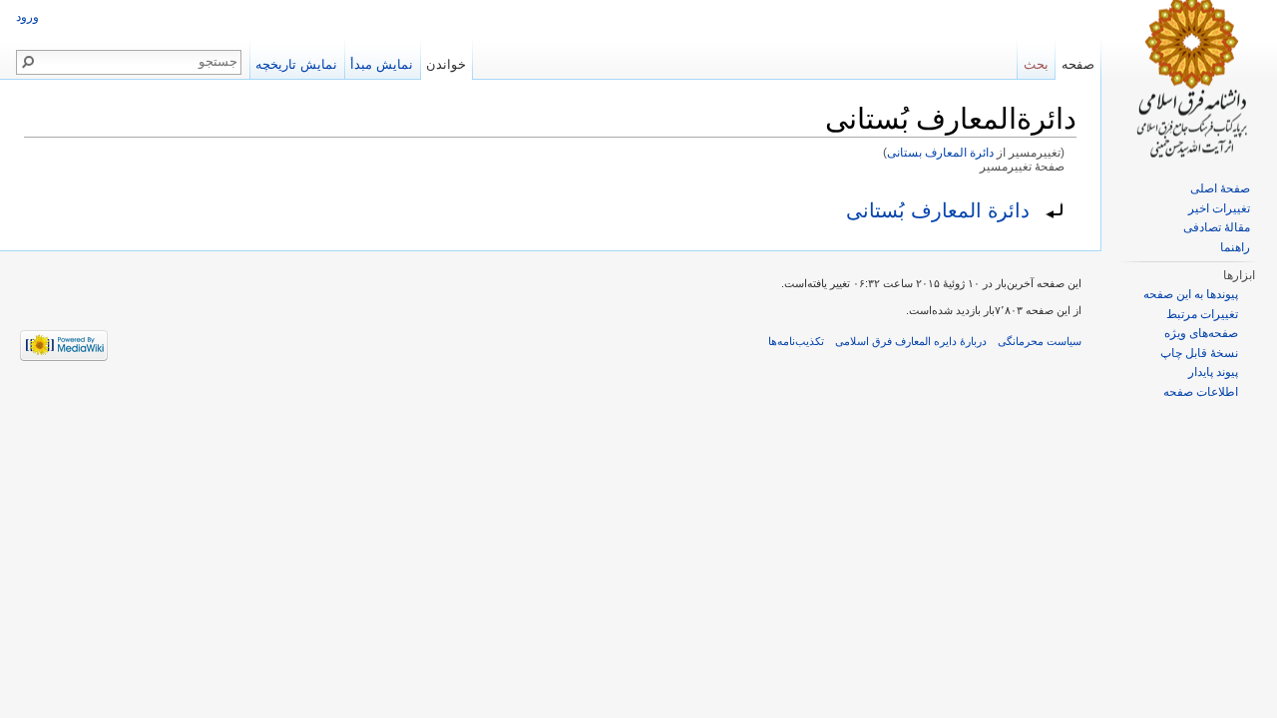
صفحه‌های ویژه (1201, 333)
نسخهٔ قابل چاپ (1199, 353)
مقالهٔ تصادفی (1216, 227)
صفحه (1078, 64)
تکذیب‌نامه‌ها (796, 341)
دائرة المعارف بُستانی (938, 210)
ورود (27, 17)
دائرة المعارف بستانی (940, 152)
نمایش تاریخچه (296, 64)
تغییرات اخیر (1219, 208)
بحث (1036, 64)
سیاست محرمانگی (1039, 341)
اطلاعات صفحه (1200, 392)
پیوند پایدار (1213, 372)
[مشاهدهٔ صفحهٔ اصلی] (1189, 80)
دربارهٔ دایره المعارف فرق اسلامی (911, 341)
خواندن (446, 64)
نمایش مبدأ (381, 64)
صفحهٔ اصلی (1220, 188)
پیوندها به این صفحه (1190, 294)
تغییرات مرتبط (1202, 314)
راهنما (1235, 247)
